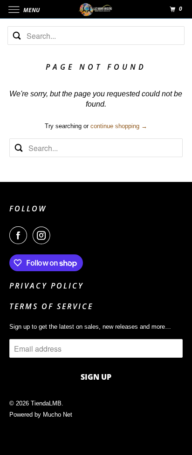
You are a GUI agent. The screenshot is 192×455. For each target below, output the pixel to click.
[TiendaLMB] (96, 9)
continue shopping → (118, 126)
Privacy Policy (46, 286)
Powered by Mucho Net (40, 414)
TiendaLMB (46, 403)
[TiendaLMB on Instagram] (43, 235)
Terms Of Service (51, 306)
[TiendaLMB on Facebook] (20, 235)
